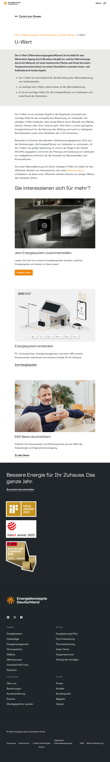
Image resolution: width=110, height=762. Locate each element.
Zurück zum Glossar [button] (30, 16)
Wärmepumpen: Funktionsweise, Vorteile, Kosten (48, 35)
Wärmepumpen (75, 170)
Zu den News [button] (22, 455)
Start (17, 35)
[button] (101, 2)
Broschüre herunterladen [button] (20, 489)
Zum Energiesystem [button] (26, 364)
